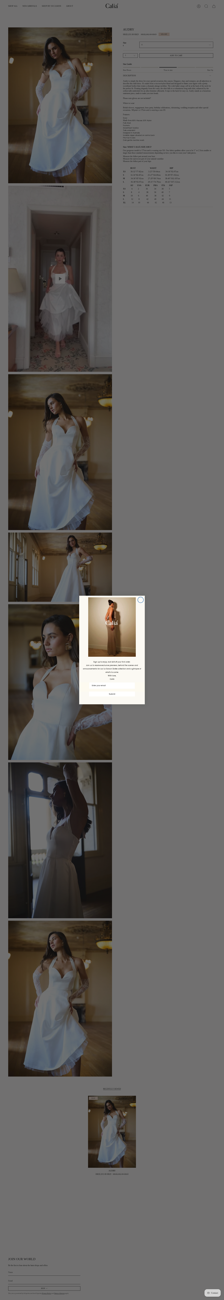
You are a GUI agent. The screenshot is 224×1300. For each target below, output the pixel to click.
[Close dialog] (140, 600)
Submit (112, 694)
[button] (112, 627)
